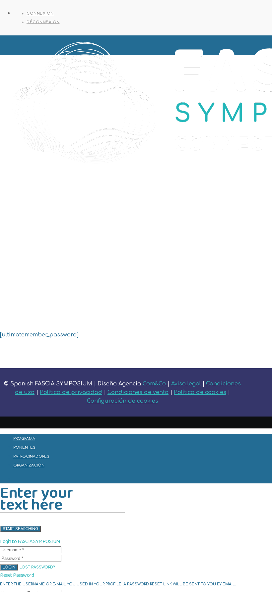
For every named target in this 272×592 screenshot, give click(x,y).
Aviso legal (186, 384)
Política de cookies (200, 392)
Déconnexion (43, 22)
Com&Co (155, 384)
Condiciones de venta (138, 392)
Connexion (40, 13)
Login (9, 567)
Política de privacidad (71, 392)
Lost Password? (37, 567)
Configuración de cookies (122, 401)
